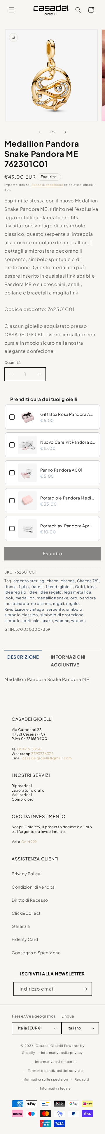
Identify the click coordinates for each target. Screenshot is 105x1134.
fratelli (37, 586)
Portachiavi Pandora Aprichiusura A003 (68, 525)
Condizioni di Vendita (33, 886)
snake (47, 620)
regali (58, 603)
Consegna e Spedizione (36, 952)
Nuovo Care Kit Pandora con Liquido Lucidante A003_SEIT (68, 442)
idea (91, 586)
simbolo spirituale (22, 620)
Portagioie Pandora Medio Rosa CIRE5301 (68, 497)
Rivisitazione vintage (24, 609)
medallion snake (52, 598)
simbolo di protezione (62, 614)
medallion (25, 598)
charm (53, 580)
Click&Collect (26, 913)
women (78, 620)
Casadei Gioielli (49, 1045)
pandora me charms (32, 603)
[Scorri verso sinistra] (39, 132)
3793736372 (42, 754)
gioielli (66, 586)
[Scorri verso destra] (65, 132)
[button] (11, 9)
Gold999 (29, 842)
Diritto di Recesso (30, 900)
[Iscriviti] (85, 989)
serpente (55, 609)
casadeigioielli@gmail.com (47, 758)
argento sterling (29, 580)
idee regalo (50, 592)
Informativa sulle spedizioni (45, 1079)
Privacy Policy (26, 873)
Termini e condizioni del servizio (55, 1070)
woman (62, 620)
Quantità (12, 362)
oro (73, 598)
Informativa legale (55, 1088)
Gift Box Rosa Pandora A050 (68, 414)
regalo (72, 603)
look (8, 598)
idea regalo (15, 592)
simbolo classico (21, 614)
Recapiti (82, 1079)
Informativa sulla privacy (62, 1052)
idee (33, 592)
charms (68, 580)
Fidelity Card (25, 939)
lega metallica (77, 592)
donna (10, 586)
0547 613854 (29, 749)
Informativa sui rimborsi (55, 1061)
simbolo (74, 609)
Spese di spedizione (47, 184)
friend (51, 586)
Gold (80, 586)
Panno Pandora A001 (61, 469)
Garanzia (21, 926)
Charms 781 (88, 580)
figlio (24, 586)
